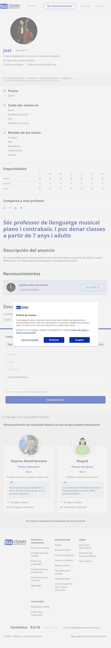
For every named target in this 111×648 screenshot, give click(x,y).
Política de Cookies (79, 330)
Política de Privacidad (25, 332)
